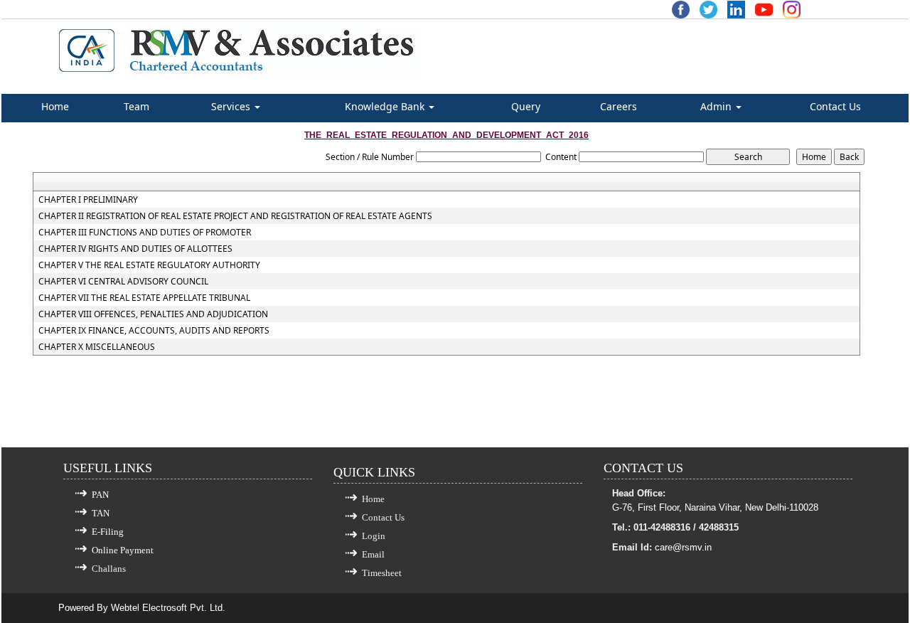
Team (136, 106)
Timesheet (382, 573)
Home (55, 106)
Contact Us (835, 106)
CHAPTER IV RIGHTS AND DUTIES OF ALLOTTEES (135, 249)
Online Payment (123, 550)
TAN (100, 513)
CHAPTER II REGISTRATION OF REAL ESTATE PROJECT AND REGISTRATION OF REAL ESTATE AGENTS (235, 216)
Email (373, 554)
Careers (618, 106)
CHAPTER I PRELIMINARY (88, 200)
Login (373, 536)
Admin (717, 106)
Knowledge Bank (386, 106)
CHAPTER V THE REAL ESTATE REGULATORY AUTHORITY (149, 265)
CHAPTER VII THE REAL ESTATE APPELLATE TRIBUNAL (144, 298)
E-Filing (108, 531)
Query (525, 106)
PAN (100, 494)
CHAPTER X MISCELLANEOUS (96, 347)
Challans (109, 568)
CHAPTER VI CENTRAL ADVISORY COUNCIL (123, 281)
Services (232, 106)
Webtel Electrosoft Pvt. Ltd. (168, 607)
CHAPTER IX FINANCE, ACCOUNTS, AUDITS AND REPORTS (153, 330)
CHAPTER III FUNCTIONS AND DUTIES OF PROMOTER (144, 232)
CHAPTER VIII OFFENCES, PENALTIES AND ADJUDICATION (153, 314)
